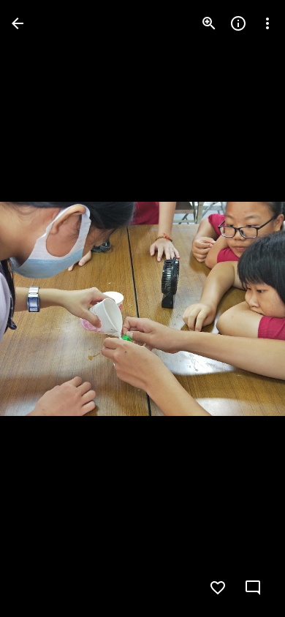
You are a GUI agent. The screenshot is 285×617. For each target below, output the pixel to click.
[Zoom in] (209, 23)
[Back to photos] (17, 23)
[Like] (218, 588)
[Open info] (238, 23)
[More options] (267, 23)
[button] (40, 308)
